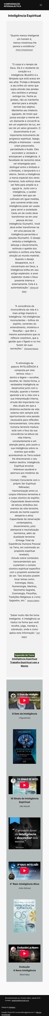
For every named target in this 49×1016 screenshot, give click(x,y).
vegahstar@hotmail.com (20, 1000)
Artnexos (12, 1007)
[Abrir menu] (40, 5)
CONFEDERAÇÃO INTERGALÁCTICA (12, 5)
